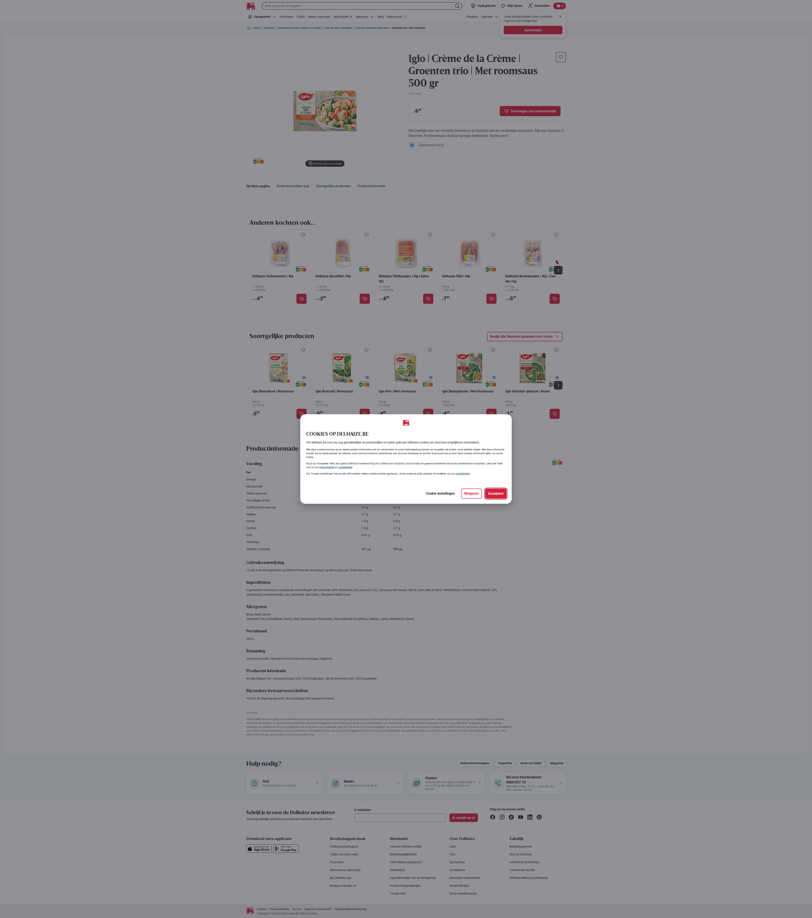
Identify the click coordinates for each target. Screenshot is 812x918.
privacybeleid (326, 467)
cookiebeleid (345, 467)
